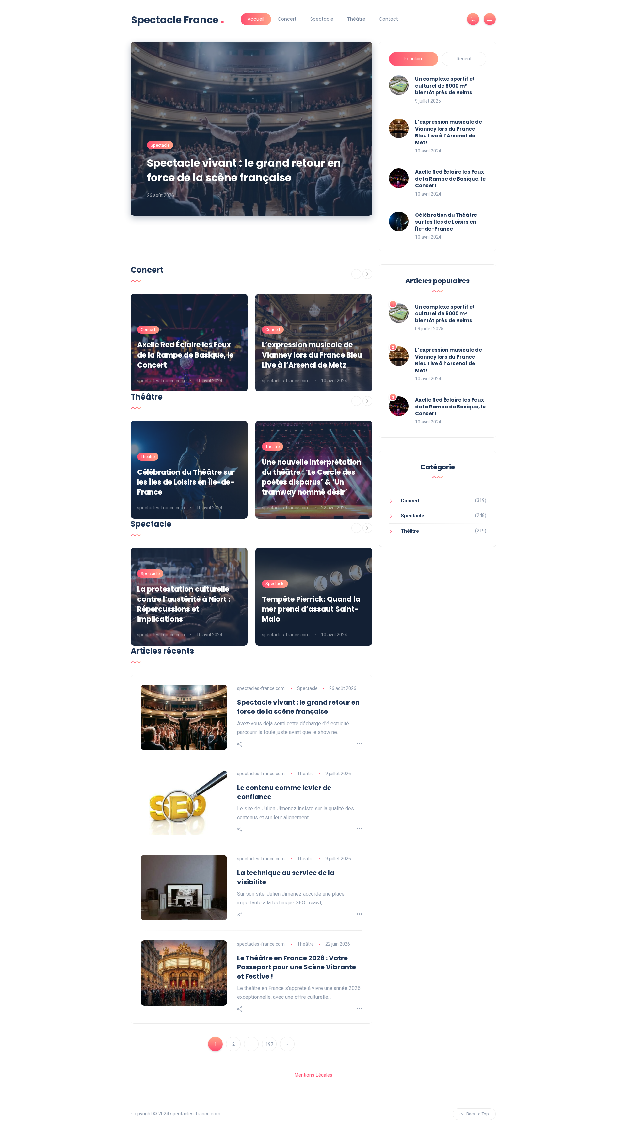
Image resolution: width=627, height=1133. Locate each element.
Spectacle (321, 19)
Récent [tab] (464, 59)
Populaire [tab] (414, 59)
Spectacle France (177, 19)
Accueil (256, 19)
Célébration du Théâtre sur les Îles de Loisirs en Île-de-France (446, 222)
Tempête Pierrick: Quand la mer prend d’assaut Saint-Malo (311, 609)
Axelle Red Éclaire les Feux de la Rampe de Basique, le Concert (450, 178)
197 (269, 1044)
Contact (388, 19)
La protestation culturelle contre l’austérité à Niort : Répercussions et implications (183, 604)
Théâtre (356, 19)
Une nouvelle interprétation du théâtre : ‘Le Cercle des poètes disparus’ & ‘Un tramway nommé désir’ (311, 477)
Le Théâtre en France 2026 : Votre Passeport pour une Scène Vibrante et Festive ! (296, 967)
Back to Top (477, 1113)
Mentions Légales (313, 1075)
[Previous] (356, 274)
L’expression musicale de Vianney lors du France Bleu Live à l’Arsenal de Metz (448, 132)
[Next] (367, 274)
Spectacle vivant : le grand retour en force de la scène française (244, 170)
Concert (287, 19)
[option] (189, 342)
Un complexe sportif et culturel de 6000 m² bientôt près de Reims (445, 85)
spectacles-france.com (161, 380)
